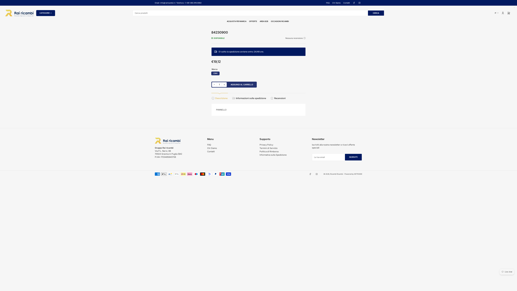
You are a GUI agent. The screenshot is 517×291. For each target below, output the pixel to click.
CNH (215, 73)
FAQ (328, 3)
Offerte (253, 21)
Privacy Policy (266, 144)
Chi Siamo (336, 3)
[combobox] (259, 13)
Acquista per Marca (236, 21)
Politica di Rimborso (269, 151)
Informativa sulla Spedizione (273, 155)
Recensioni (280, 98)
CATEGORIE (45, 13)
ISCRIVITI (353, 157)
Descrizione (221, 98)
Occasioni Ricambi (280, 21)
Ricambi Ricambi (336, 174)
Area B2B (264, 21)
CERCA (376, 13)
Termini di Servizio (268, 148)
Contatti (346, 3)
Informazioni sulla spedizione (251, 98)
